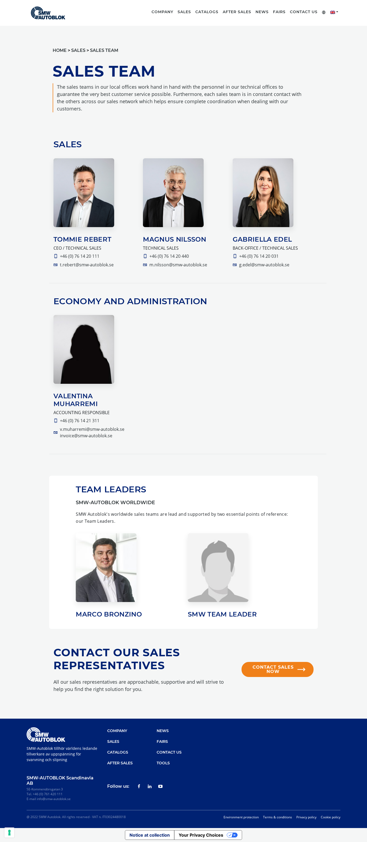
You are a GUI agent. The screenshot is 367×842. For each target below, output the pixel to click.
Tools (163, 763)
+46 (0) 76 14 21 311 (79, 421)
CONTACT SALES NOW (273, 669)
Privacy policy (306, 817)
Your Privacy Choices (201, 835)
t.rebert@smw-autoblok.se (87, 265)
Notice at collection (149, 835)
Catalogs (117, 752)
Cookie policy (330, 817)
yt (160, 786)
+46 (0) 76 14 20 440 (169, 256)
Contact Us (304, 11)
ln (150, 786)
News (262, 11)
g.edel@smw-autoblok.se (264, 265)
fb (139, 786)
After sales (237, 11)
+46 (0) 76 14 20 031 (259, 256)
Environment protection (241, 817)
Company (117, 730)
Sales (113, 741)
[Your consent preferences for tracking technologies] (9, 832)
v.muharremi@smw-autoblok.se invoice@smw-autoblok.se (92, 432)
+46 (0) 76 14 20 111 (79, 256)
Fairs (279, 11)
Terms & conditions (277, 817)
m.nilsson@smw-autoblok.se (178, 265)
